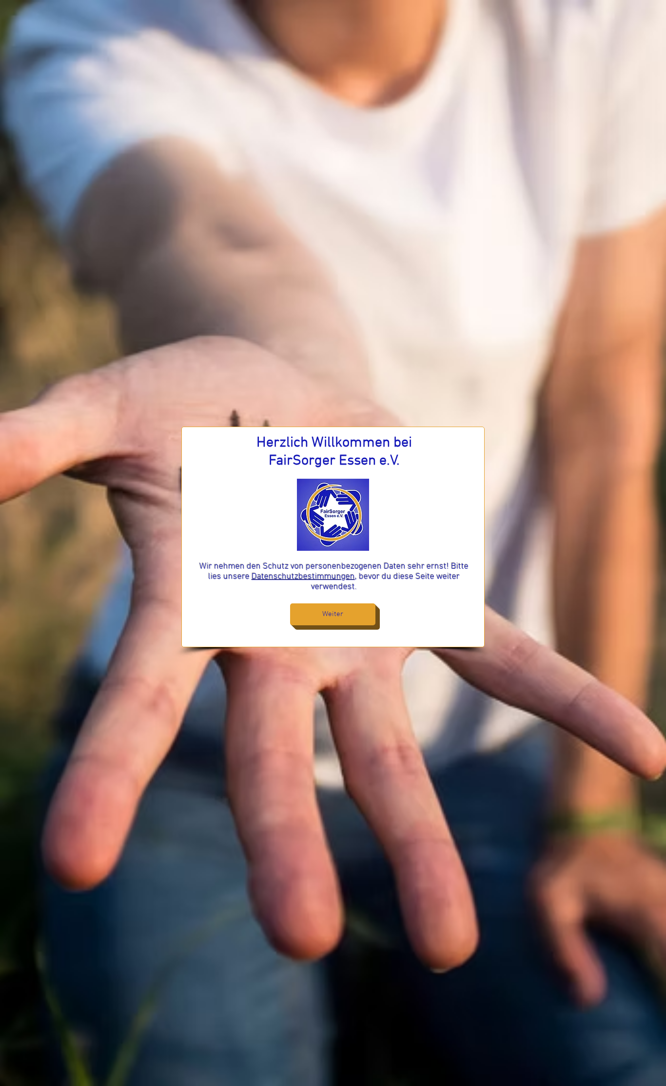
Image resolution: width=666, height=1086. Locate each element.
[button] (332, 614)
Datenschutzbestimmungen (303, 577)
